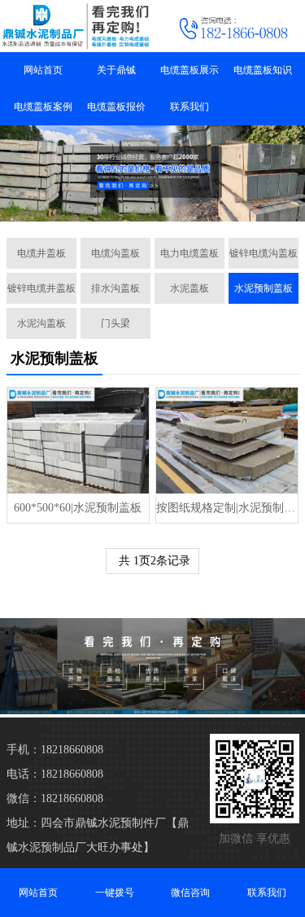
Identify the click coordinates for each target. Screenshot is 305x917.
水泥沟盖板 (41, 323)
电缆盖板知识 (262, 70)
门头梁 (115, 323)
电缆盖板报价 (116, 106)
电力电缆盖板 (189, 253)
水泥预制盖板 (263, 288)
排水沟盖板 (115, 288)
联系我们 (189, 106)
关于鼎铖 (116, 70)
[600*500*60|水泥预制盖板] (78, 441)
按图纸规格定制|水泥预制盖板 (227, 508)
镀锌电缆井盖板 (41, 288)
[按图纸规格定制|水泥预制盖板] (227, 441)
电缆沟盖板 (115, 253)
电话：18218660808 (55, 774)
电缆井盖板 (41, 253)
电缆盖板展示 (189, 70)
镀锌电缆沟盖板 (263, 253)
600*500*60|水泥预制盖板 (78, 508)
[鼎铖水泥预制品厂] (76, 26)
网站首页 (43, 70)
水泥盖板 (189, 288)
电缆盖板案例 (43, 106)
